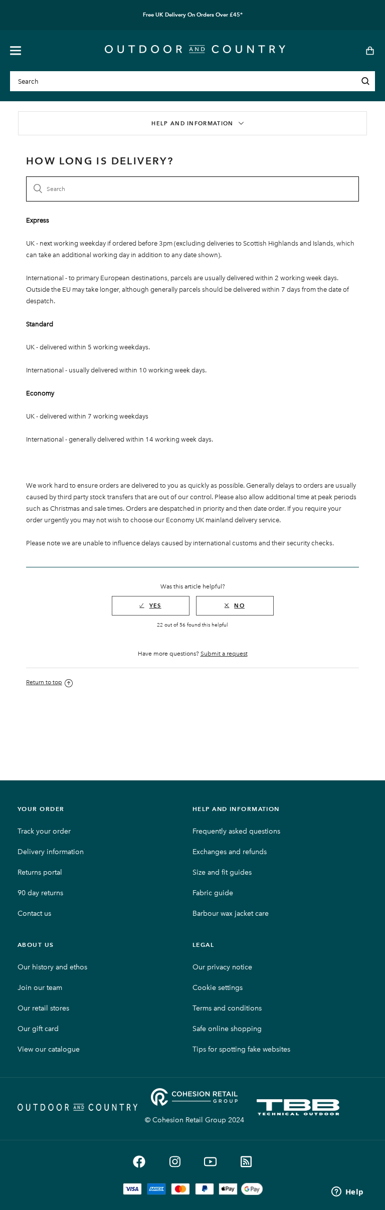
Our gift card (38, 1029)
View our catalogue (49, 1049)
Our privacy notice (222, 967)
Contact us (34, 913)
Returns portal (40, 872)
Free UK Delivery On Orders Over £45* (193, 14)
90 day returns (40, 893)
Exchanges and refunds (229, 852)
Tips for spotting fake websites (241, 1049)
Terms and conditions (227, 1008)
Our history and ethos (52, 967)
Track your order (44, 831)
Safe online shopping (227, 1029)
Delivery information (51, 852)
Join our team (40, 987)
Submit (365, 81)
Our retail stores (43, 1008)
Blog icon (246, 1161)
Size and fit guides (222, 872)
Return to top (44, 682)
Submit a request (224, 653)
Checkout (366, 51)
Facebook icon (139, 1161)
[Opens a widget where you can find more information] (347, 1192)
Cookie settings (217, 987)
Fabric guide (212, 893)
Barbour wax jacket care (230, 913)
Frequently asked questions (236, 831)
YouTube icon (210, 1161)
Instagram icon (174, 1161)
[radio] (150, 606)
